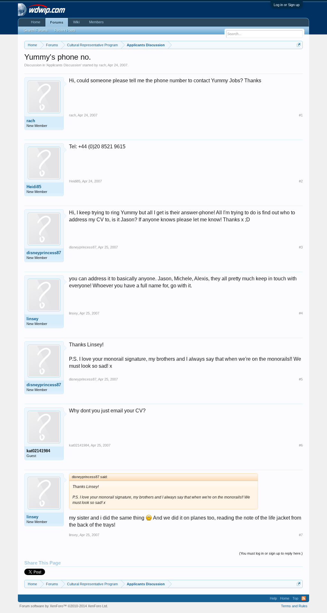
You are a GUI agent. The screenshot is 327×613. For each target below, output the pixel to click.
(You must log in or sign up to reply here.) (271, 553)
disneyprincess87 (44, 252)
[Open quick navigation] (299, 45)
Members (96, 22)
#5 (301, 379)
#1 (301, 115)
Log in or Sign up (287, 5)
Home (35, 22)
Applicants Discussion (64, 65)
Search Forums (36, 30)
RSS (303, 598)
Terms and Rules (294, 606)
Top (295, 598)
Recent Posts (64, 30)
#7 (301, 535)
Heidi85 (34, 186)
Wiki (76, 22)
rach (102, 65)
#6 (301, 445)
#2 (301, 181)
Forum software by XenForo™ (63, 606)
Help (273, 598)
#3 (301, 247)
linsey (32, 318)
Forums (56, 22)
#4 (301, 313)
